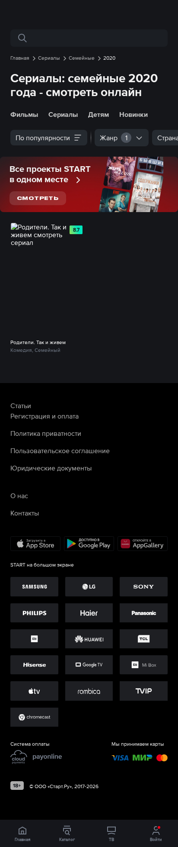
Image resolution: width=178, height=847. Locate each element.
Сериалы (63, 114)
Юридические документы (51, 468)
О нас (19, 495)
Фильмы (24, 114)
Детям (98, 114)
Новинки (133, 114)
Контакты (24, 513)
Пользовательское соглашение (60, 450)
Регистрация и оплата (44, 416)
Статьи (20, 405)
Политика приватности (45, 433)
